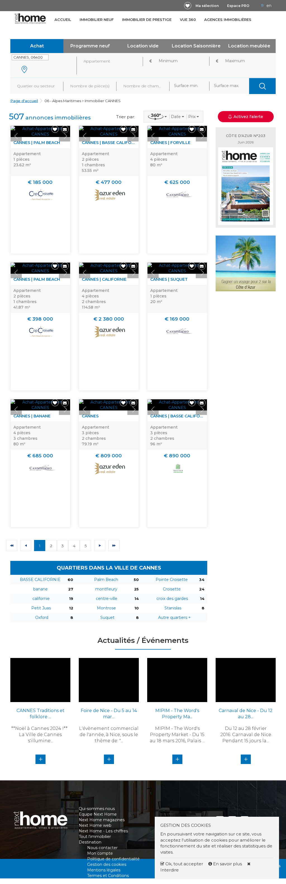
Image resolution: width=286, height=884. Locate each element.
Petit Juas (41, 608)
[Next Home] (30, 18)
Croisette (172, 589)
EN (268, 5)
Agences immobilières (227, 19)
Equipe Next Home (98, 814)
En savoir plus (227, 863)
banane (40, 589)
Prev (16, 135)
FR (262, 5)
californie (41, 598)
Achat (37, 46)
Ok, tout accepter (183, 863)
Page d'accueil (24, 101)
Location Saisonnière (196, 46)
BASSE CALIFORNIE (40, 579)
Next (64, 135)
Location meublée (249, 46)
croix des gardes (172, 598)
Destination (90, 842)
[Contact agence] (65, 129)
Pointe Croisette (172, 579)
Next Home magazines (102, 819)
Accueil (62, 19)
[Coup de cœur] (187, 5)
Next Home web (95, 825)
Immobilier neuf (97, 19)
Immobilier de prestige (146, 19)
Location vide (143, 46)
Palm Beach (106, 579)
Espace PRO (238, 6)
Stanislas (173, 608)
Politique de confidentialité (113, 858)
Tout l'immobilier (95, 836)
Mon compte (100, 853)
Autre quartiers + (174, 617)
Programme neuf (90, 46)
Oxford (41, 617)
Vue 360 (188, 19)
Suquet (107, 617)
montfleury (106, 589)
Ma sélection (207, 6)
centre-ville (106, 598)
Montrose (106, 608)
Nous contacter (102, 847)
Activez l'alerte (146, 874)
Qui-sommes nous (97, 808)
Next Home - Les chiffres (103, 830)
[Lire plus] (40, 131)
